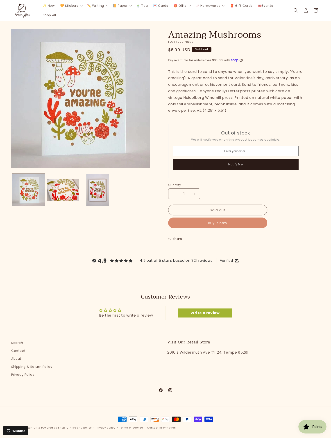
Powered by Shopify (54, 427)
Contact (18, 350)
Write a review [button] (205, 312)
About (16, 358)
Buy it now (217, 222)
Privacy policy (105, 427)
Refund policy (82, 427)
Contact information (161, 427)
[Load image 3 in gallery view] (98, 190)
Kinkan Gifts (31, 427)
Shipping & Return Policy (31, 366)
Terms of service (131, 427)
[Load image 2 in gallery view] (63, 190)
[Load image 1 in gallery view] (28, 190)
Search (17, 343)
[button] (70, 5)
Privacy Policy (22, 374)
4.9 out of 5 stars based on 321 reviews (176, 260)
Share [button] (177, 238)
